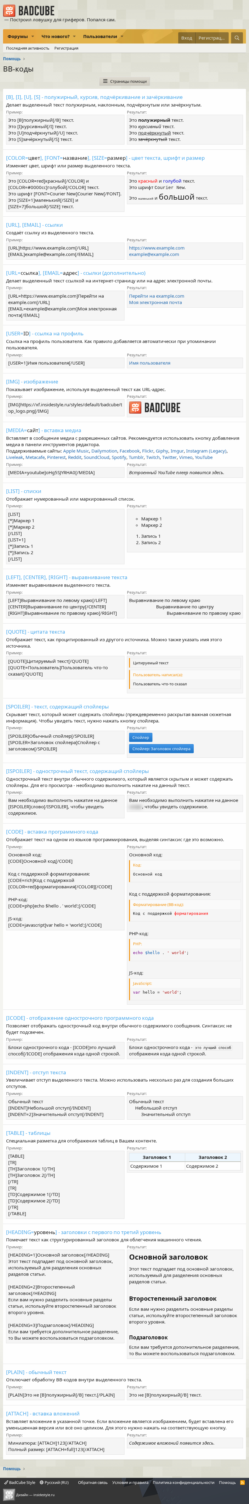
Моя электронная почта (155, 302)
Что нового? (56, 36)
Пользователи (100, 36)
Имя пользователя (149, 363)
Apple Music (76, 451)
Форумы (18, 36)
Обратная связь (93, 1482)
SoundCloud (96, 457)
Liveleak (14, 457)
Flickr (147, 451)
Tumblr (136, 457)
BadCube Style (21, 1482)
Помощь (227, 1482)
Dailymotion (104, 451)
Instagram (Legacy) (206, 451)
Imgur (177, 451)
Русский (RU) (56, 1482)
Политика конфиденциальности (183, 1482)
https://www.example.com (157, 248)
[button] (33, 36)
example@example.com (154, 254)
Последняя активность (27, 48)
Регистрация (66, 48)
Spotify (119, 457)
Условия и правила (130, 1482)
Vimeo (186, 457)
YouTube (204, 457)
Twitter (169, 457)
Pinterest (56, 457)
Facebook (130, 451)
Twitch (153, 457)
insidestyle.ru (44, 1494)
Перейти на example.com (156, 296)
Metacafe (35, 457)
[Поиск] (237, 38)
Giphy (162, 451)
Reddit (74, 457)
